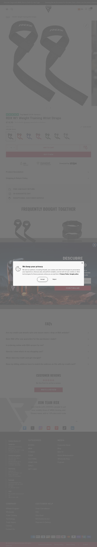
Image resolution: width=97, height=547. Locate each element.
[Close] (82, 263)
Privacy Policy (64, 274)
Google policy (74, 274)
